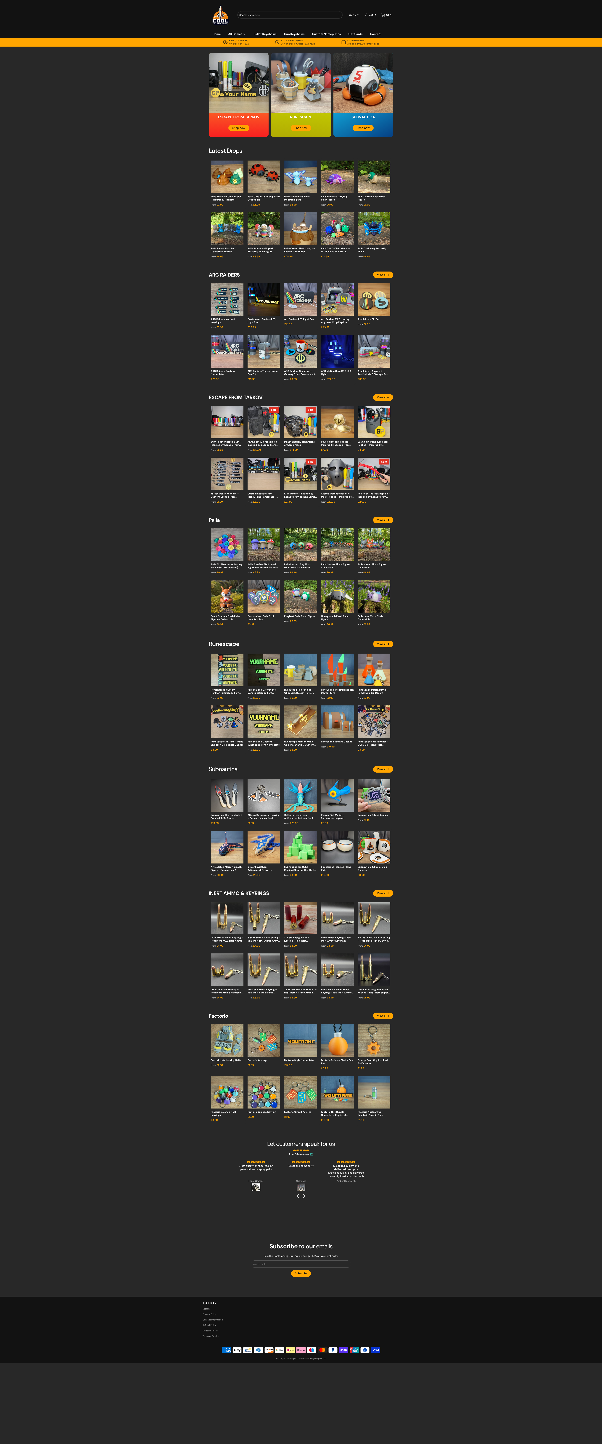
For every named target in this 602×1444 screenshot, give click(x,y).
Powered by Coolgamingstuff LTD (312, 1358)
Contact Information (213, 1319)
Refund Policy (209, 1325)
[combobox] (290, 14)
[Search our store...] (339, 15)
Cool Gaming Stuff (290, 1358)
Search (206, 1308)
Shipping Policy (210, 1330)
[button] (298, 1196)
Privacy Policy (210, 1314)
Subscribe (301, 1273)
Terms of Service (211, 1336)
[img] (301, 1150)
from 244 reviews (299, 1154)
